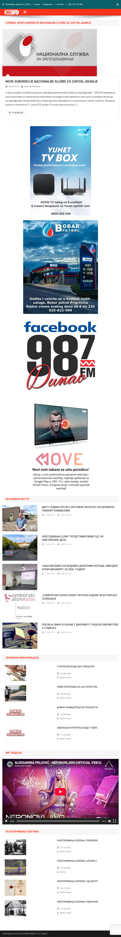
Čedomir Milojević (32, 86)
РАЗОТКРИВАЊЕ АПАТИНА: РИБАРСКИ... (78, 902)
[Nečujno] (109, 821)
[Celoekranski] (114, 821)
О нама (36, 4)
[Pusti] (6, 821)
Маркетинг (48, 4)
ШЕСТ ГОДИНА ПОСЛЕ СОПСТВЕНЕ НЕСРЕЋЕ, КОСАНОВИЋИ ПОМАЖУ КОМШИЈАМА (78, 509)
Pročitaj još (17, 112)
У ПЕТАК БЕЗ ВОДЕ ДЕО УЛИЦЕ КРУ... (77, 666)
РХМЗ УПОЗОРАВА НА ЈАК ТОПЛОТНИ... (78, 687)
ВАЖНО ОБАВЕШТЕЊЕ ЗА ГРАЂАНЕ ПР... (78, 707)
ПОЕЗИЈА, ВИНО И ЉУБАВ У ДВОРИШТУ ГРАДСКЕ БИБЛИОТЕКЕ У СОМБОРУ (80, 626)
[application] (60, 791)
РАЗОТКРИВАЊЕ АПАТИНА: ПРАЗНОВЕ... (78, 840)
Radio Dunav (65, 515)
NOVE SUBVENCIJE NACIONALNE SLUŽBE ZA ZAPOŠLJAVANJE (52, 81)
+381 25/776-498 (75, 4)
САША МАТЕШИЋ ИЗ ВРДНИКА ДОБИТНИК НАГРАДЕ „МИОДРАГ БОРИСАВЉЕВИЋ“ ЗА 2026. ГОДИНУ (80, 567)
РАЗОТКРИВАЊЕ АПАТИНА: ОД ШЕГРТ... (78, 881)
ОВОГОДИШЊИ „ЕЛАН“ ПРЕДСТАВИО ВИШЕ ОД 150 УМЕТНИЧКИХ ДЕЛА (72, 538)
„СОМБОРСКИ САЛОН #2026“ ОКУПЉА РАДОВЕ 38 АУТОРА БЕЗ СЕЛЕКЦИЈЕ (79, 597)
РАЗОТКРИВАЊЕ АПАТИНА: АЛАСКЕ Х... (78, 861)
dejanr (63, 872)
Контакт (60, 4)
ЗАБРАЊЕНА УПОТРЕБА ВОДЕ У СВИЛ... (78, 728)
